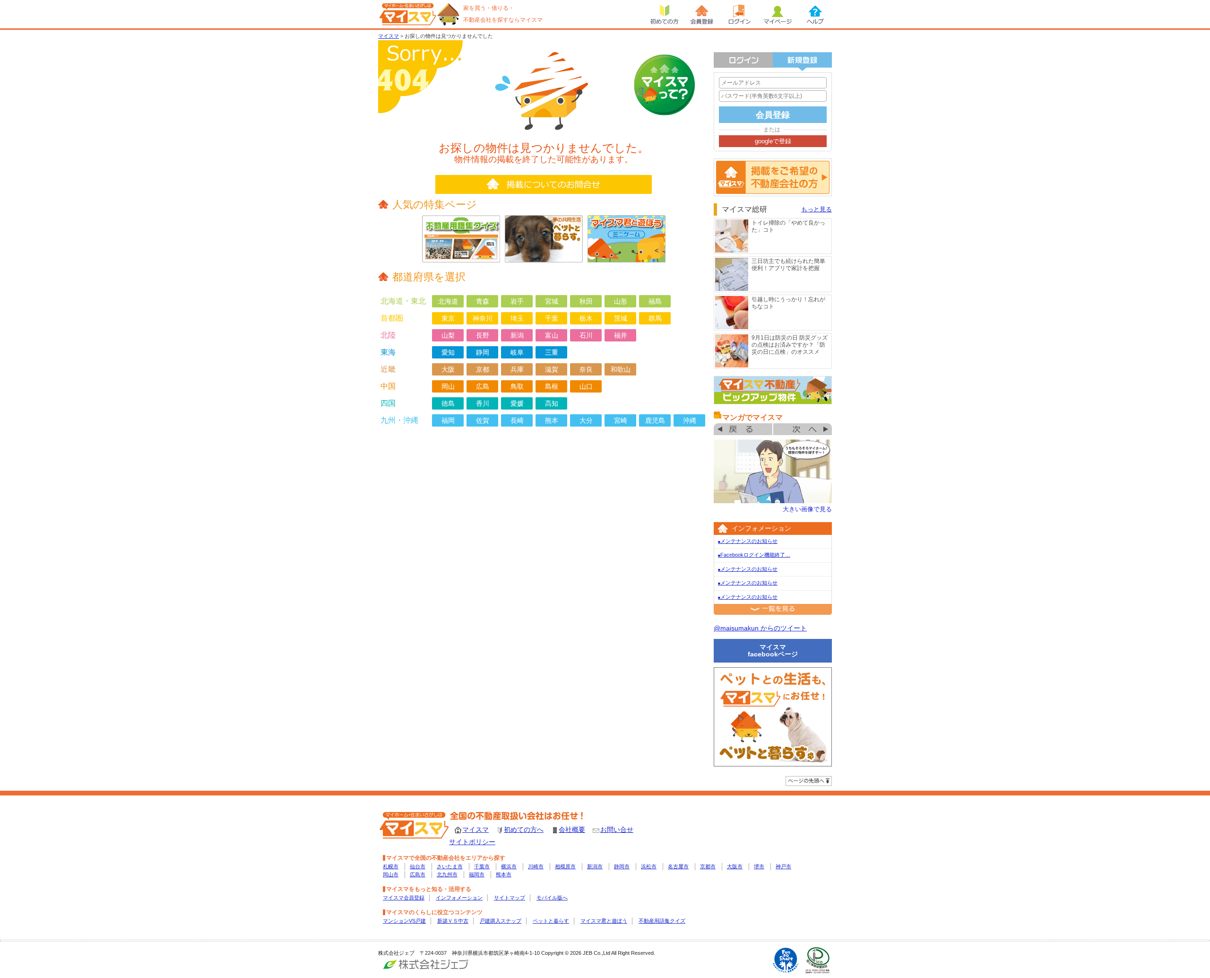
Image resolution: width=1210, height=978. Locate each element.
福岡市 (476, 874)
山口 (586, 386)
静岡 (482, 352)
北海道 (448, 301)
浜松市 (649, 866)
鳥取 (517, 386)
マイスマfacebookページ (773, 650)
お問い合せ (616, 829)
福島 (655, 301)
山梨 (448, 335)
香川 (482, 403)
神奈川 (483, 318)
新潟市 (595, 866)
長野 (482, 335)
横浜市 (509, 866)
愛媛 (517, 403)
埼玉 (517, 318)
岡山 (448, 386)
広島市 (417, 874)
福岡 (448, 420)
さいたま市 (450, 866)
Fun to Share (786, 960)
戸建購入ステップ (500, 921)
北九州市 (447, 874)
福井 (620, 335)
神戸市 (783, 866)
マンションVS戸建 (404, 921)
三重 (551, 352)
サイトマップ (509, 897)
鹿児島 (655, 420)
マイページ (777, 14)
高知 (551, 403)
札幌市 (390, 866)
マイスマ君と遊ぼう (603, 921)
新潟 (517, 335)
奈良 (586, 369)
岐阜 (517, 352)
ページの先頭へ (809, 781)
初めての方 (664, 14)
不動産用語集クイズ (662, 921)
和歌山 (621, 369)
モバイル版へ (552, 897)
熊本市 (503, 874)
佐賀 (482, 420)
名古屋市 (678, 866)
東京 (448, 318)
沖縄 (689, 420)
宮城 (551, 301)
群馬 (655, 318)
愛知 (448, 352)
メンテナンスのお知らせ (748, 541)
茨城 (620, 318)
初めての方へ (524, 829)
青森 (482, 301)
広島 (482, 386)
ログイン (739, 14)
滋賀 (551, 369)
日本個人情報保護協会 (818, 960)
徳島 (448, 403)
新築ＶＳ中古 (452, 921)
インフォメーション (459, 897)
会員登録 (701, 14)
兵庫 (517, 369)
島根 (551, 386)
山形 (620, 301)
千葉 (551, 318)
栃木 (586, 318)
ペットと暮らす (551, 921)
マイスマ (388, 36)
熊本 (551, 420)
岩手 (517, 301)
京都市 (708, 866)
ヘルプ (815, 14)
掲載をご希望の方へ (773, 177)
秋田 (586, 301)
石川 (586, 335)
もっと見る (816, 209)
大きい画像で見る (807, 509)
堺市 (759, 866)
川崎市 (536, 866)
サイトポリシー (472, 842)
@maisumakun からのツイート (760, 628)
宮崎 (620, 420)
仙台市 (417, 866)
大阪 (448, 369)
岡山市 (390, 874)
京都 (482, 369)
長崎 (517, 420)
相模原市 (565, 866)
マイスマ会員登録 (403, 897)
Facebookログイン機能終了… (754, 555)
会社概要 (572, 829)
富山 (551, 335)
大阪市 (735, 866)
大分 (586, 420)
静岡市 (622, 866)
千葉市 (482, 866)
